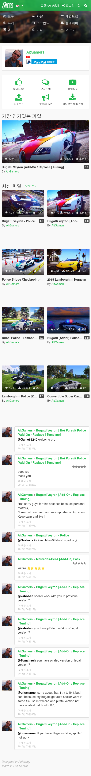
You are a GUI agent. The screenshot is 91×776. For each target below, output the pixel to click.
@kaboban (25, 596)
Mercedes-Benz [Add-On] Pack (58, 559)
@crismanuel (27, 692)
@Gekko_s (25, 540)
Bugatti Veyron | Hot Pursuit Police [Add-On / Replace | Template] (52, 432)
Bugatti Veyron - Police (52, 535)
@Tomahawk (27, 660)
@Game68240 (27, 439)
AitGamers (35, 52)
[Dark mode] (79, 5)
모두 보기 (31, 185)
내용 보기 (26, 444)
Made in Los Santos (15, 766)
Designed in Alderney (16, 761)
